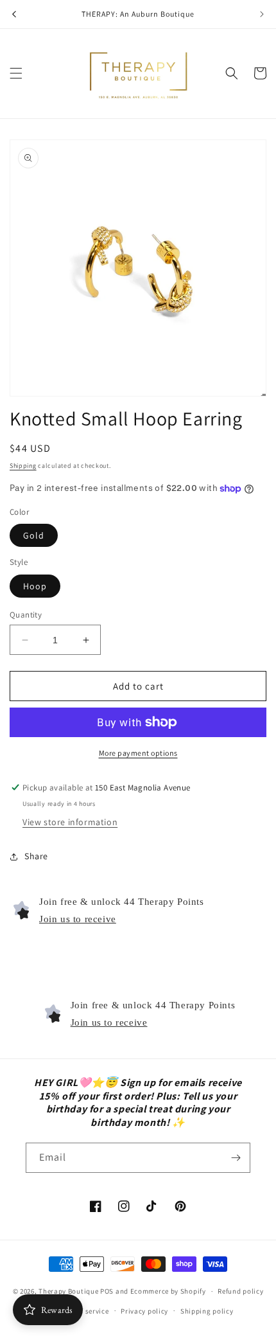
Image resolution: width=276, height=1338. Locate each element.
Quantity (26, 614)
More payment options (138, 753)
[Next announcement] (262, 14)
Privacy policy (144, 1311)
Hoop (35, 586)
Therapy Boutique (68, 1291)
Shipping (23, 465)
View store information (69, 822)
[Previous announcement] (14, 14)
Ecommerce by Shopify (168, 1291)
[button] (16, 73)
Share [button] (36, 856)
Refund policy (240, 1291)
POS (107, 1291)
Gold (33, 535)
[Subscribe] (235, 1158)
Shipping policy (207, 1311)
